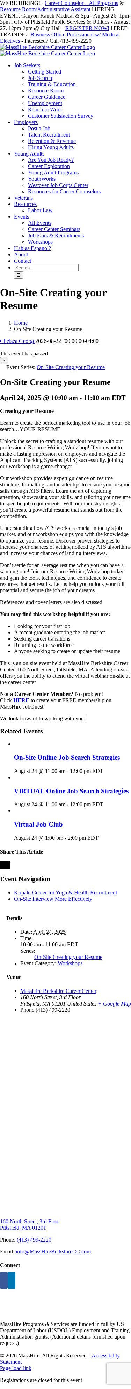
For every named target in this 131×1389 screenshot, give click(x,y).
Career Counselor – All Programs (81, 3)
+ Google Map (114, 1004)
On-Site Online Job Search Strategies (67, 757)
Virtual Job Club (38, 824)
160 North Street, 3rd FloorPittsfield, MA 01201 (30, 1224)
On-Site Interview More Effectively (53, 899)
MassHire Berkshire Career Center (58, 991)
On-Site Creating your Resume (68, 957)
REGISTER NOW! (87, 28)
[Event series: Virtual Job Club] (102, 838)
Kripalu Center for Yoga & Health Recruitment (65, 893)
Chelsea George (17, 341)
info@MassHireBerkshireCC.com (53, 1252)
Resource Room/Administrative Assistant (45, 9)
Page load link (15, 1368)
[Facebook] (4, 1280)
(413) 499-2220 (34, 1240)
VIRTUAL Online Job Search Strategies (71, 791)
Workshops (70, 963)
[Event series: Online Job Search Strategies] (107, 771)
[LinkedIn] (11, 1280)
